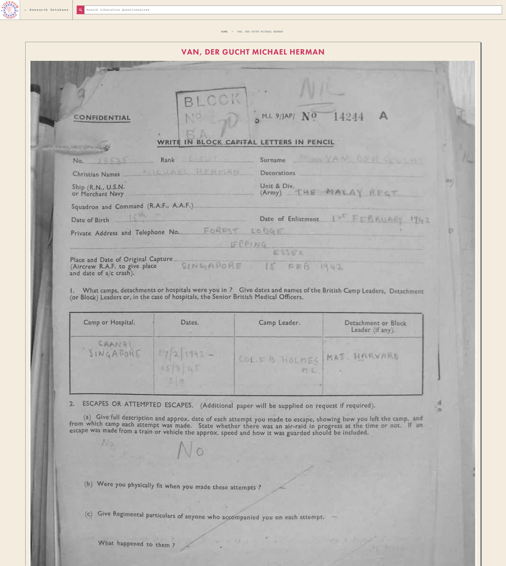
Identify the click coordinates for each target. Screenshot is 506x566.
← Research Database (46, 10)
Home (224, 32)
